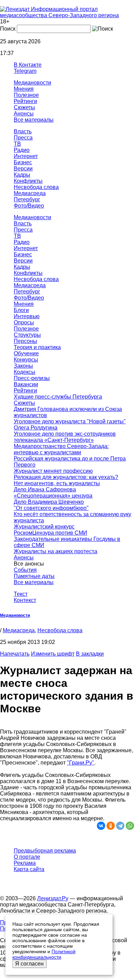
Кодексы (24, 372)
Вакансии (26, 384)
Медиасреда (30, 193)
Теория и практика (37, 347)
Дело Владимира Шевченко (49, 502)
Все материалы (34, 120)
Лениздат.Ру (52, 898)
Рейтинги (25, 101)
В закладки (90, 654)
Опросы (24, 322)
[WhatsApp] (130, 826)
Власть (23, 131)
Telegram (25, 71)
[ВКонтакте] (101, 826)
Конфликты (28, 181)
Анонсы (24, 113)
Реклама (25, 863)
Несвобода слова (36, 187)
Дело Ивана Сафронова (45, 489)
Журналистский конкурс (44, 527)
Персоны (25, 341)
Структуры (27, 335)
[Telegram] (120, 826)
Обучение (26, 353)
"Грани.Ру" (80, 763)
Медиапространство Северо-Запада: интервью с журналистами (61, 449)
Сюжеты (24, 107)
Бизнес (23, 162)
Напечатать (15, 654)
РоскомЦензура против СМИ (50, 533)
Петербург (27, 199)
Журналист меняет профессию (53, 471)
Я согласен (29, 964)
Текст (20, 594)
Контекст (25, 600)
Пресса (23, 138)
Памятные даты (34, 576)
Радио (22, 150)
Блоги (21, 310)
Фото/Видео (29, 206)
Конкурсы (26, 360)
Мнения (24, 89)
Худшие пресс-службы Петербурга (58, 397)
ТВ (17, 144)
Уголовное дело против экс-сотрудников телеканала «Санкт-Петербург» (65, 437)
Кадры (22, 175)
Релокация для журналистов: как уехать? (66, 477)
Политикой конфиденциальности (44, 954)
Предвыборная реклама (45, 851)
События (25, 570)
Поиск (7, 29)
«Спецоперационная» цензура (53, 496)
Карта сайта (29, 869)
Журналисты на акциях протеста (55, 551)
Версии (23, 168)
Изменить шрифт (53, 654)
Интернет (26, 156)
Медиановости (32, 83)
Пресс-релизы (32, 378)
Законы (23, 366)
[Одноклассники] (111, 826)
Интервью (27, 316)
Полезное (26, 95)
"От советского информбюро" (51, 508)
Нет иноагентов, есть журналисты (57, 483)
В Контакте (28, 65)
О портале (27, 857)
